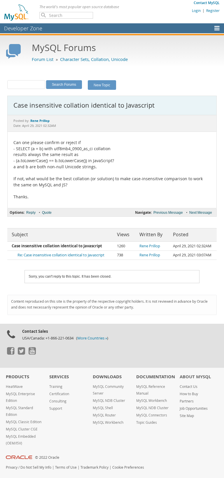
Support (55, 408)
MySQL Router (104, 415)
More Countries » (92, 338)
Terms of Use (66, 467)
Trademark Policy (94, 467)
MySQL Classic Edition (23, 422)
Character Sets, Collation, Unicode (94, 59)
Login (196, 10)
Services (59, 377)
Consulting (57, 401)
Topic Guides (146, 422)
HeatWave (14, 386)
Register (213, 10)
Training (55, 386)
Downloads (107, 377)
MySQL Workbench (108, 422)
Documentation (155, 377)
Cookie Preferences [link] (128, 467)
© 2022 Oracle (47, 457)
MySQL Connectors (151, 415)
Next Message (200, 213)
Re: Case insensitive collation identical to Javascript (61, 255)
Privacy (12, 467)
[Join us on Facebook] (10, 353)
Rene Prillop (149, 246)
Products (17, 377)
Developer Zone (23, 28)
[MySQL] (17, 12)
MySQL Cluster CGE (22, 429)
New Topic (102, 85)
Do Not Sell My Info (35, 467)
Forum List (42, 59)
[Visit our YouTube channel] (32, 353)
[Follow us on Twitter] (21, 353)
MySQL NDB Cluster (109, 400)
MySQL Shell (103, 408)
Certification (59, 394)
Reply (31, 213)
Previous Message (168, 213)
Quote (47, 213)
